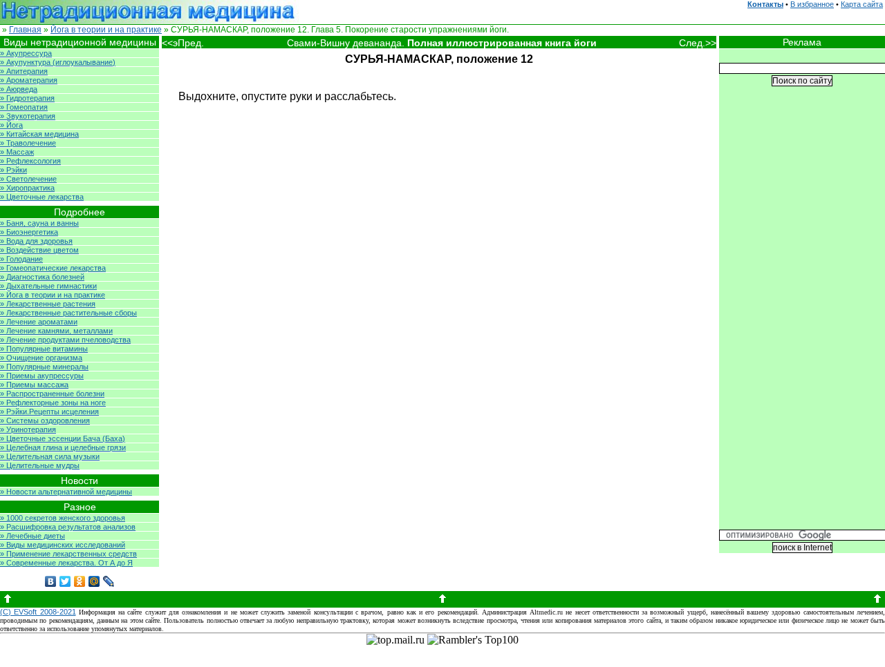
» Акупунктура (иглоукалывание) (57, 62)
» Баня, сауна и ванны (39, 223)
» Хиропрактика (27, 188)
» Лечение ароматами (38, 322)
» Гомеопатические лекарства (53, 268)
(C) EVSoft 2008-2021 (38, 612)
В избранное (812, 4)
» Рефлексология (30, 161)
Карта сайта (862, 4)
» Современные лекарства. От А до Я (66, 563)
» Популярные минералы (44, 366)
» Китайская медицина (39, 134)
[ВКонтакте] (51, 581)
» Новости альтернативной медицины (66, 491)
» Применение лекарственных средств (68, 554)
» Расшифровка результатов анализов (68, 527)
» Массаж (17, 152)
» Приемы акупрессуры (42, 375)
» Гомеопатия (24, 107)
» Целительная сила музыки (50, 456)
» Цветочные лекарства (42, 197)
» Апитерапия (24, 71)
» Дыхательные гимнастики (48, 286)
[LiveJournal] (109, 581)
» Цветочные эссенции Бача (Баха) (62, 438)
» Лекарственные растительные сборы (68, 313)
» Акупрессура (26, 53)
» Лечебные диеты (32, 536)
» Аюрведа (18, 89)
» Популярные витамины (44, 349)
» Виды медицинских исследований (62, 545)
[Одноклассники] (80, 581)
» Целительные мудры (40, 465)
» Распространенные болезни (52, 393)
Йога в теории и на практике (106, 30)
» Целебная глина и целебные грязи (63, 447)
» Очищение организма (41, 358)
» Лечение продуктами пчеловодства (65, 340)
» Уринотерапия (28, 429)
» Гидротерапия (27, 98)
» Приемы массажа (34, 384)
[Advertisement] (802, 318)
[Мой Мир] (94, 581)
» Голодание (21, 259)
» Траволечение (28, 143)
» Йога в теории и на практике (52, 295)
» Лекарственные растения (47, 304)
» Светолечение (28, 179)
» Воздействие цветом (39, 250)
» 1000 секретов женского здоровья (62, 518)
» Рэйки (13, 170)
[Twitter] (65, 581)
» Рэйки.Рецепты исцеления (49, 411)
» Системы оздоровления (45, 420)
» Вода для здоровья (36, 241)
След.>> (697, 42)
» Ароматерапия (28, 80)
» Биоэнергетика (29, 232)
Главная (25, 30)
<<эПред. (183, 42)
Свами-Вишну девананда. (442, 42)
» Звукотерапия (27, 116)
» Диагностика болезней (42, 277)
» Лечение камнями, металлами (56, 331)
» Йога (11, 125)
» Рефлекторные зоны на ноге (53, 402)
